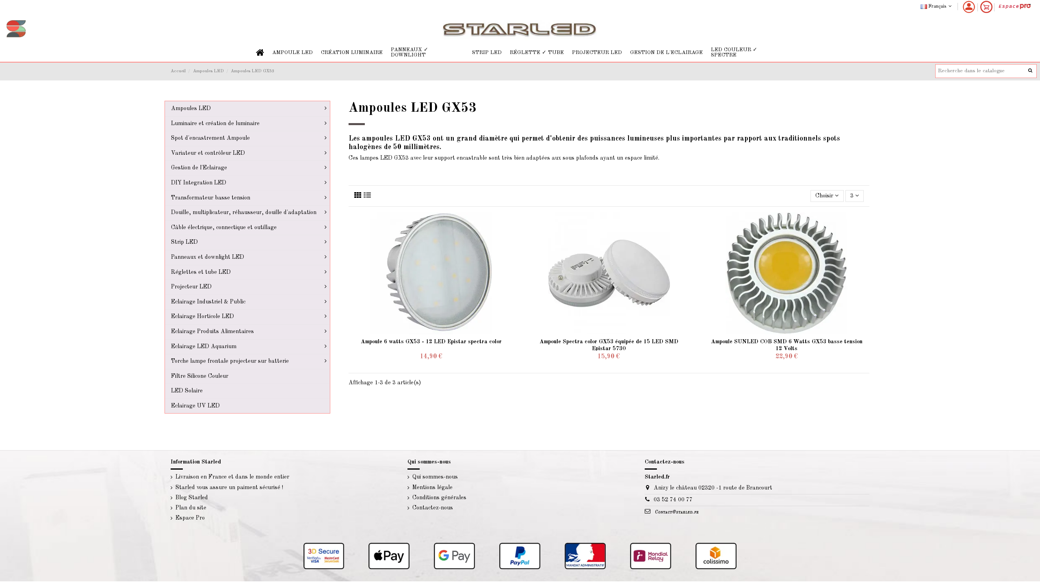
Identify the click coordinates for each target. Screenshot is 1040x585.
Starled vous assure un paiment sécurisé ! (229, 487)
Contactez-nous (432, 508)
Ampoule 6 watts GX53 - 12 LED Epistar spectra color (431, 341)
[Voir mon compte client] (969, 7)
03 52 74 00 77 (673, 500)
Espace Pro (190, 518)
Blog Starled (192, 497)
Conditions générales (439, 497)
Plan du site (191, 508)
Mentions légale (432, 487)
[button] (292, 52)
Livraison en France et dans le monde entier (232, 477)
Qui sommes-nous (435, 477)
